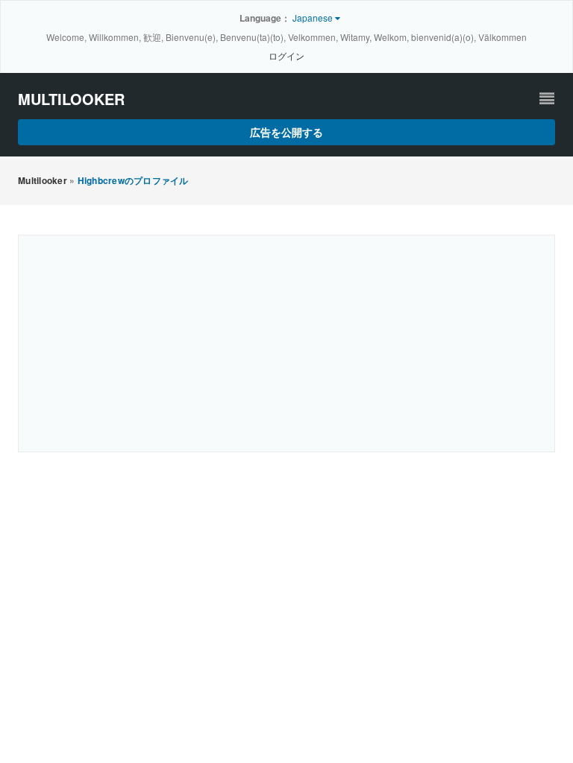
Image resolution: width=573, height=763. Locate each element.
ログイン (286, 55)
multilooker (71, 98)
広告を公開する (286, 131)
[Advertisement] (286, 343)
